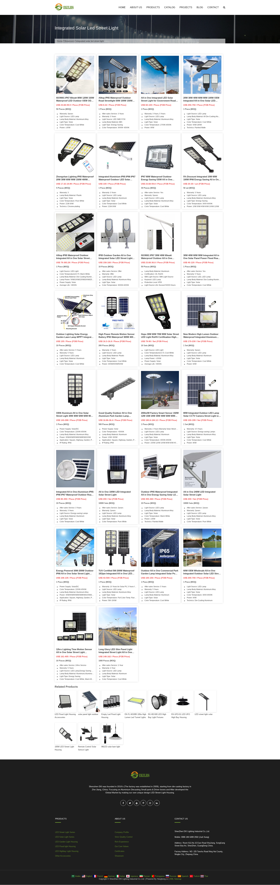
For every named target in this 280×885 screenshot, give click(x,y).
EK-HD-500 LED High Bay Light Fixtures (157, 715)
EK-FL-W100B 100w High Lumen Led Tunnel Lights (135, 715)
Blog (200, 7)
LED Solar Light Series (64, 837)
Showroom (69, 41)
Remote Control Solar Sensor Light (87, 748)
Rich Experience (122, 842)
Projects (186, 7)
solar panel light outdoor (88, 714)
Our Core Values (122, 846)
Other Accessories (63, 856)
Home (122, 7)
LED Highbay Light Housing (66, 851)
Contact (213, 7)
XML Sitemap (175, 879)
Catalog (169, 7)
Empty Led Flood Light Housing (110, 715)
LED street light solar (203, 714)
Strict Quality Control (123, 837)
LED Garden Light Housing (66, 842)
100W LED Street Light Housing (64, 748)
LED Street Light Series (65, 832)
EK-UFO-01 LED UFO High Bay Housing (180, 715)
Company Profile (122, 832)
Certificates (119, 851)
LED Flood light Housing (65, 846)
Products (153, 7)
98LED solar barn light (110, 747)
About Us (136, 7)
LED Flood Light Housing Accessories (65, 715)
